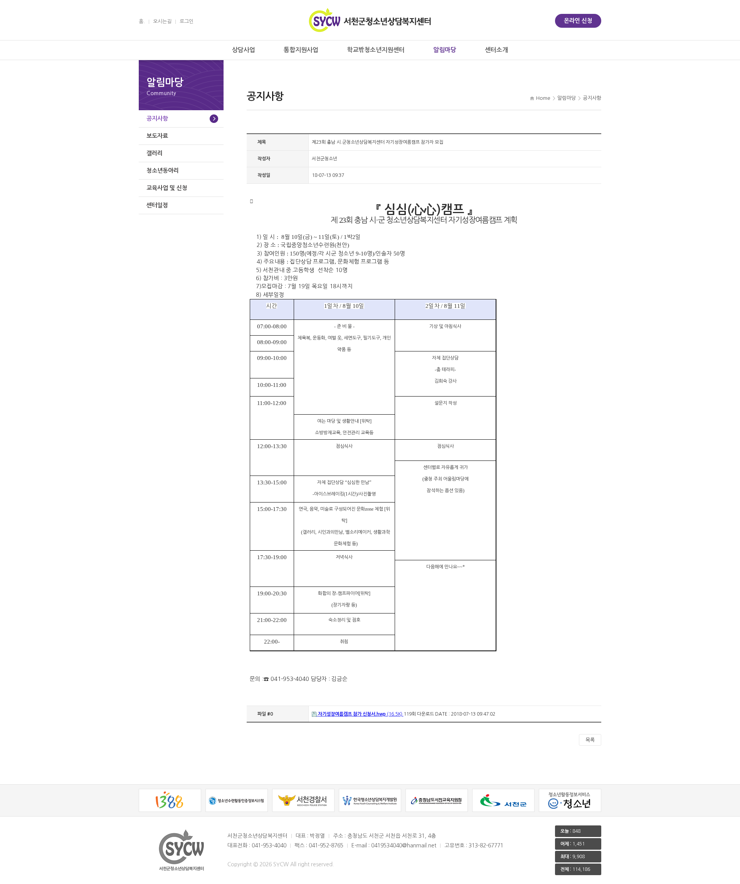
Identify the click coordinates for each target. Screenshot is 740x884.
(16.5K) (361, 714)
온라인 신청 (578, 21)
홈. (142, 21)
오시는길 (162, 21)
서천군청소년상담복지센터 (370, 20)
